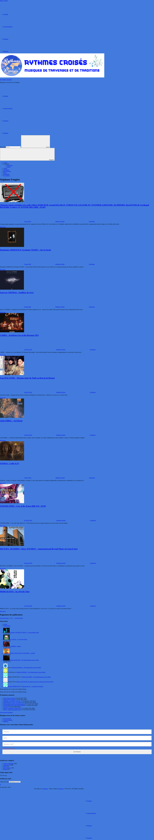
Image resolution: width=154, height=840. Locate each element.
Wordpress (45, 788)
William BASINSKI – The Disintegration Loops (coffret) (24, 660)
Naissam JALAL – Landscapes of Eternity (32, 686)
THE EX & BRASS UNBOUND (12, 708)
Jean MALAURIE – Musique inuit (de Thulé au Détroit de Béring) (27, 378)
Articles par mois (4, 781)
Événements (6, 174)
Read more (3, 227)
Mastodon (5, 721)
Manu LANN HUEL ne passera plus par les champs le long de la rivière (35, 681)
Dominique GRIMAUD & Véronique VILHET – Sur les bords (25, 250)
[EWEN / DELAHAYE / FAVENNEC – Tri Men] (6, 653)
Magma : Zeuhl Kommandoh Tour (12, 709)
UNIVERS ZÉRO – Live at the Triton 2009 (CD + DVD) (23, 506)
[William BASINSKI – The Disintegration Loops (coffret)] (6, 660)
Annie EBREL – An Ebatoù (11, 421)
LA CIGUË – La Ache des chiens (18, 639)
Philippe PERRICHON (14, 686)
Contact (8, 167)
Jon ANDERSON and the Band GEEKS (13, 705)
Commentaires (7, 625)
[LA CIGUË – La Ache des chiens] (6, 639)
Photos (5, 172)
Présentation (9, 165)
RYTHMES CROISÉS (6, 79)
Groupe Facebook (7, 720)
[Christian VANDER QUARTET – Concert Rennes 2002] (6, 632)
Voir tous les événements (6, 712)
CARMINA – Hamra (15, 646)
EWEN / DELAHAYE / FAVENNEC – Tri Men (22, 653)
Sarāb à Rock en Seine (9, 698)
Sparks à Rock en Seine (9, 699)
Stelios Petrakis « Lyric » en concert (12, 702)
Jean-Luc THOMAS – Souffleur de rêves (17, 292)
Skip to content (4, 0)
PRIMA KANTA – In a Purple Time (15, 592)
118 (16, 618)
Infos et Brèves (7, 171)
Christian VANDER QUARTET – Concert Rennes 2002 (24, 632)
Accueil (5, 162)
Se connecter (6, 175)
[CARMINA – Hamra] (6, 646)
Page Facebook (7, 718)
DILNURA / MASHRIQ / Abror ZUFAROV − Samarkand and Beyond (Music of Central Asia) (39, 549)
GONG (5, 706)
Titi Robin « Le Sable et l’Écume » (12, 701)
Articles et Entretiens (8, 763)
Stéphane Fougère (59, 221)
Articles (5, 168)
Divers (5, 766)
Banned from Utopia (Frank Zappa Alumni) (14, 704)
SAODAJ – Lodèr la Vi (9, 463)
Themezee (61, 788)
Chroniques (6, 170)
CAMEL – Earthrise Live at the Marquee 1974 (19, 335)
